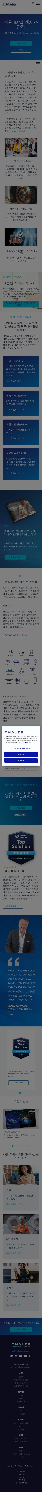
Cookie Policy (27, 742)
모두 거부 (21, 754)
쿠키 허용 (21, 760)
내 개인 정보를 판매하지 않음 (21, 748)
